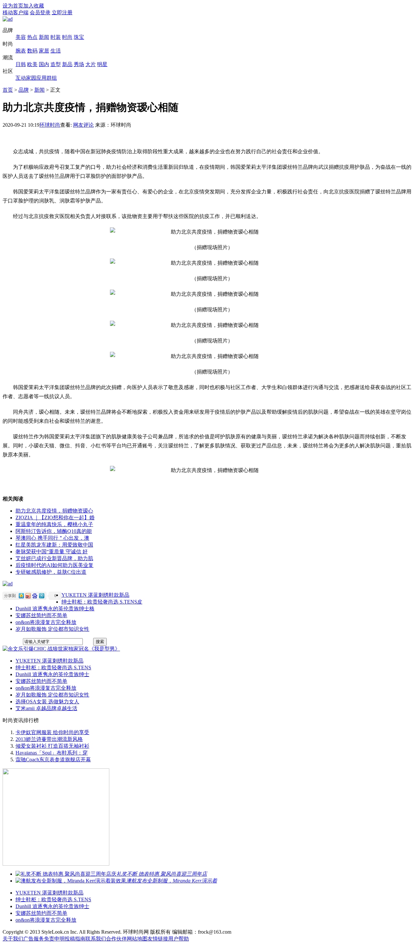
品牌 (23, 90)
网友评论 (83, 125)
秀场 (79, 64)
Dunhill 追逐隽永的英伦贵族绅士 (52, 674)
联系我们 (95, 938)
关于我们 (13, 938)
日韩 (21, 64)
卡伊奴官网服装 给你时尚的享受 (52, 732)
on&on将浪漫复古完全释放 (46, 622)
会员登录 (40, 12)
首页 (8, 90)
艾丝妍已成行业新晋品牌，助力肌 (54, 558)
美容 (21, 37)
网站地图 (137, 938)
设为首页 (13, 5)
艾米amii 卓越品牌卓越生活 (46, 708)
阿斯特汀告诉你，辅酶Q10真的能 (54, 531)
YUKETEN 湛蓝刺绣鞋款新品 (95, 595)
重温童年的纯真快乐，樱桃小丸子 (54, 524)
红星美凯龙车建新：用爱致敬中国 (54, 544)
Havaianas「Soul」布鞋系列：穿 (52, 752)
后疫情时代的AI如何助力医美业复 (54, 565)
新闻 (44, 37)
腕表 (21, 50)
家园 (31, 78)
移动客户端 (15, 12)
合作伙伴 (116, 938)
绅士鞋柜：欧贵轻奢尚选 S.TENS (53, 667)
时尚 (67, 37)
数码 (32, 50)
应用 (41, 78)
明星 (102, 64)
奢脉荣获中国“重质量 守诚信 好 (52, 551)
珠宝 (79, 37)
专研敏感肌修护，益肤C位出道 (51, 572)
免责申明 (54, 938)
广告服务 (33, 938)
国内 (44, 64)
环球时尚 (49, 125)
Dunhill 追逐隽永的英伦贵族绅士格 (55, 608)
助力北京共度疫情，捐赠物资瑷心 (54, 510)
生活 (55, 50)
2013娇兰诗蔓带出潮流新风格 (49, 739)
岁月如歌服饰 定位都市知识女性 (52, 629)
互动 (21, 78)
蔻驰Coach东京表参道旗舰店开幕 (53, 759)
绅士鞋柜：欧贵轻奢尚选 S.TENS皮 (101, 602)
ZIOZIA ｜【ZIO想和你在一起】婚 (55, 517)
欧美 (32, 64)
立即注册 (62, 12)
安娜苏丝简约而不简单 (41, 615)
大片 (90, 64)
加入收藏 (33, 5)
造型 (55, 64)
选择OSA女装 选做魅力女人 (47, 701)
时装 (55, 37)
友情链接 (157, 938)
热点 (32, 37)
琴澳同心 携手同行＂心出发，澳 (52, 538)
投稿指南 (75, 938)
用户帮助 (178, 938)
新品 (67, 64)
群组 (52, 78)
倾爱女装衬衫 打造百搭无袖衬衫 (52, 746)
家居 (44, 50)
